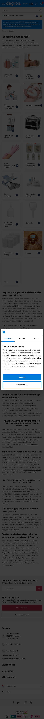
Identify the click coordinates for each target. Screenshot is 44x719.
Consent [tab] (8, 338)
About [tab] (36, 338)
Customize (20, 385)
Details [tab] (22, 338)
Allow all (22, 377)
